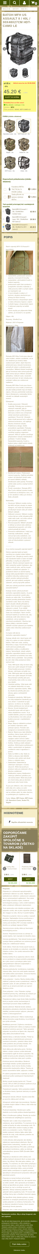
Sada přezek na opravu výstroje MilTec (18, 197)
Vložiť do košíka (12, 97)
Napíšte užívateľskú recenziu (22, 822)
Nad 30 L (24, 9)
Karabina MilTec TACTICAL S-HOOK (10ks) (18, 189)
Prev (4, 49)
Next (34, 49)
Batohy (16, 9)
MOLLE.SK (6, 9)
